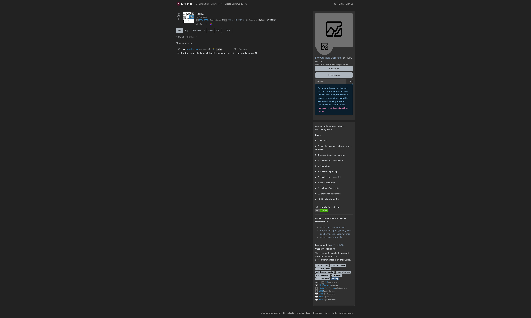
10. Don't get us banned (329, 194)
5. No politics (323, 166)
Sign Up (349, 4)
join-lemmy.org (346, 313)
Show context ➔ (184, 43)
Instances (317, 313)
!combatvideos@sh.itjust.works (335, 234)
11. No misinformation (328, 199)
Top (186, 30)
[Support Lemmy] (246, 4)
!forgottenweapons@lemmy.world (336, 230)
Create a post (333, 75)
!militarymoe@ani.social (331, 237)
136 (200, 24)
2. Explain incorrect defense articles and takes (333, 148)
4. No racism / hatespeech (330, 160)
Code (334, 313)
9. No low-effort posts (328, 188)
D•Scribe (186, 3)
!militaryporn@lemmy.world (333, 227)
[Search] (335, 4)
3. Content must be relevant (331, 155)
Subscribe (334, 69)
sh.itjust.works (201, 17)
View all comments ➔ (186, 37)
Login (341, 4)
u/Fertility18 (337, 245)
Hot (179, 30)
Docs (327, 313)
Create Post (216, 4)
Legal (308, 313)
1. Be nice (322, 140)
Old (218, 30)
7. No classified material (329, 177)
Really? (200, 13)
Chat (228, 30)
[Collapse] (179, 49)
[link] (206, 24)
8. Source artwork (326, 183)
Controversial (198, 30)
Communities (202, 4)
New (210, 30)
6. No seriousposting (327, 171)
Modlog (335, 279)
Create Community (234, 4)
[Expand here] (188, 17)
